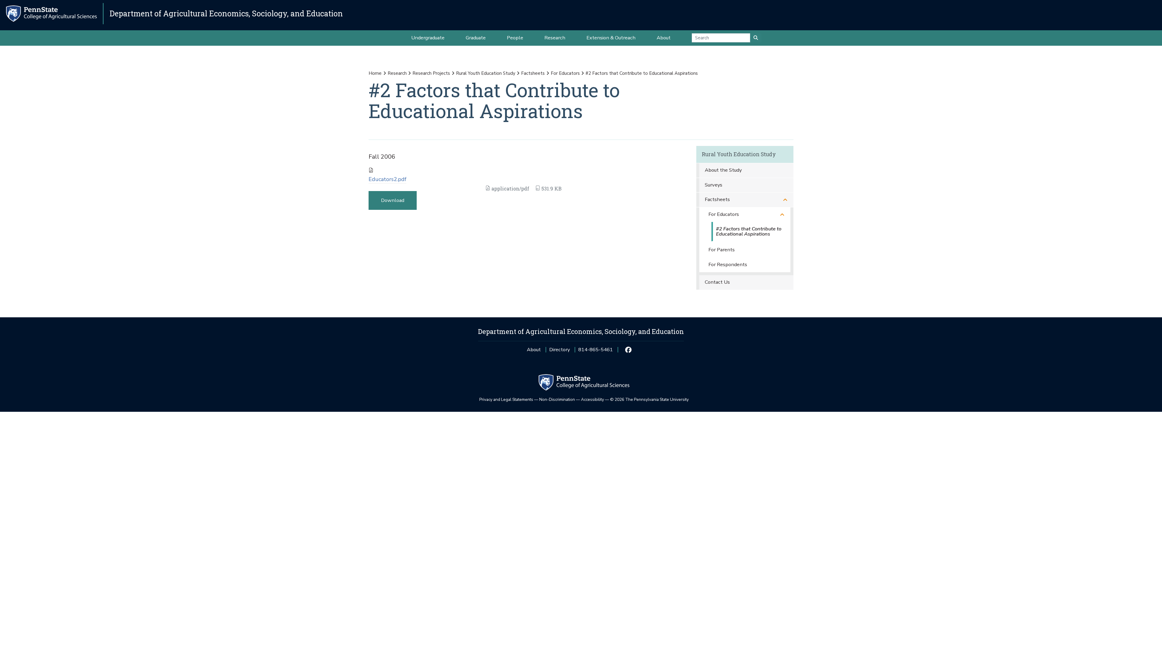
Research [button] (554, 37)
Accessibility (592, 399)
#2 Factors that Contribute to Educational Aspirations (748, 231)
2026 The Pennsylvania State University (649, 399)
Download (392, 200)
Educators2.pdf (387, 179)
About (534, 349)
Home (375, 73)
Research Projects (431, 73)
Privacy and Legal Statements (506, 399)
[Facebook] (628, 349)
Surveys (713, 184)
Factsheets (533, 73)
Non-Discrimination (557, 399)
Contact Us (717, 282)
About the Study (723, 170)
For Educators (565, 73)
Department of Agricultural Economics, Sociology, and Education (226, 13)
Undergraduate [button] (428, 37)
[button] (785, 200)
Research (397, 73)
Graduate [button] (476, 37)
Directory (559, 349)
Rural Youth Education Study (485, 73)
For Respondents (727, 264)
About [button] (664, 37)
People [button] (515, 37)
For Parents (721, 249)
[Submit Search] (755, 37)
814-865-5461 (595, 351)
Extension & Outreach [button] (610, 37)
